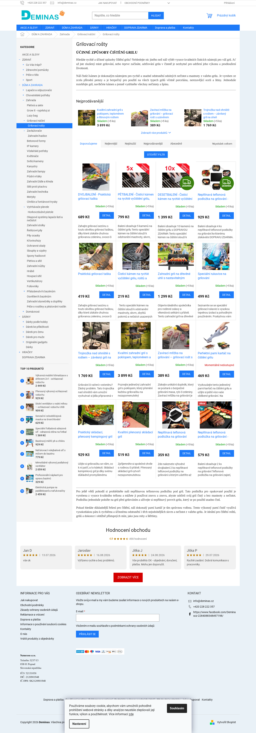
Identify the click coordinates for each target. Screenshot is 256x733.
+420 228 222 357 (204, 606)
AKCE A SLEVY (30, 54)
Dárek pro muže (35, 337)
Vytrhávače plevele (38, 206)
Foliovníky (33, 286)
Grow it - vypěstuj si (38, 110)
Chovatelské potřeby (38, 95)
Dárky (29, 347)
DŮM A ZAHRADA (32, 85)
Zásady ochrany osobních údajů (39, 609)
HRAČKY (27, 352)
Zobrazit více (128, 577)
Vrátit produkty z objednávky (37, 638)
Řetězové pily (34, 230)
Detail (106, 215)
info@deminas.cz (203, 600)
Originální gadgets (36, 342)
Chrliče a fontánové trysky (42, 201)
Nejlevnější (111, 143)
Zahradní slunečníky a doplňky (44, 301)
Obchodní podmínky (137, 3)
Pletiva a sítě (34, 260)
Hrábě (30, 271)
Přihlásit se (87, 634)
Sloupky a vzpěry (37, 250)
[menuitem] (28, 28)
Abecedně (176, 143)
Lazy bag (32, 115)
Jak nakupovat (107, 3)
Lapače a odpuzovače (39, 90)
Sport (29, 79)
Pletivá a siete (35, 105)
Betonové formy (36, 140)
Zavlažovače (34, 130)
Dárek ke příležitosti (37, 326)
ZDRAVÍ (26, 59)
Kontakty (25, 629)
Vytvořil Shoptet (226, 722)
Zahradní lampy (36, 171)
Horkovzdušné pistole (40, 212)
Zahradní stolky (36, 225)
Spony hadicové (36, 255)
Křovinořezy (34, 240)
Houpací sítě (34, 276)
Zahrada (31, 100)
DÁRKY (26, 316)
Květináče (32, 156)
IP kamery (33, 146)
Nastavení (79, 724)
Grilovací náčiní (36, 120)
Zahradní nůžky (36, 266)
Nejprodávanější (153, 143)
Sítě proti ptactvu (37, 186)
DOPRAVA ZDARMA (33, 357)
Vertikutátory (34, 281)
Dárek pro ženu (35, 331)
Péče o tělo (32, 74)
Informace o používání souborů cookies (43, 624)
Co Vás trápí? (34, 64)
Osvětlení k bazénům (39, 296)
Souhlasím (177, 708)
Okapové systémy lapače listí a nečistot (45, 219)
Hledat (156, 15)
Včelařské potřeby (37, 151)
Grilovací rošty (36, 125)
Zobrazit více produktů (154, 132)
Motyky (31, 196)
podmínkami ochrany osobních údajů (132, 625)
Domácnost (33, 311)
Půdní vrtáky (34, 176)
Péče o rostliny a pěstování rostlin (46, 306)
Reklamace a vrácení (32, 614)
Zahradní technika (37, 191)
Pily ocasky (33, 235)
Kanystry (32, 166)
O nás (23, 633)
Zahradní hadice (37, 135)
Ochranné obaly (36, 245)
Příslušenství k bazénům (41, 291)
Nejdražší (130, 143)
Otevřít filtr (156, 154)
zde (131, 714)
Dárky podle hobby (37, 321)
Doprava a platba (30, 619)
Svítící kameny (35, 161)
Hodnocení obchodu (128, 530)
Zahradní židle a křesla (40, 181)
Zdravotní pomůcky (37, 69)
